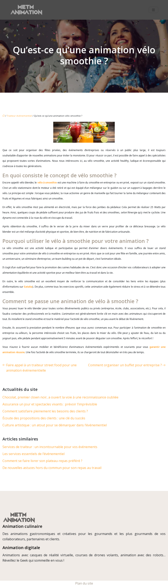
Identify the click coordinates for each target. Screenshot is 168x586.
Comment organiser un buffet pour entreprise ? (125, 365)
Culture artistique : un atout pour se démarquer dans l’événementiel (54, 425)
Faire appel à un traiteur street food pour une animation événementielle (41, 368)
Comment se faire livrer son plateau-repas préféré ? (42, 461)
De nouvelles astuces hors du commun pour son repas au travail (51, 467)
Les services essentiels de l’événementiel (33, 454)
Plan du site (84, 583)
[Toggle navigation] (153, 10)
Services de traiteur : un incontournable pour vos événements (49, 447)
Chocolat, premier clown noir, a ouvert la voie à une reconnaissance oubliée (60, 397)
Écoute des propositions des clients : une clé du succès (43, 418)
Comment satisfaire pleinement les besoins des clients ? (45, 411)
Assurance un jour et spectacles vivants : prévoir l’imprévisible (49, 404)
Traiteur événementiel (19, 115)
